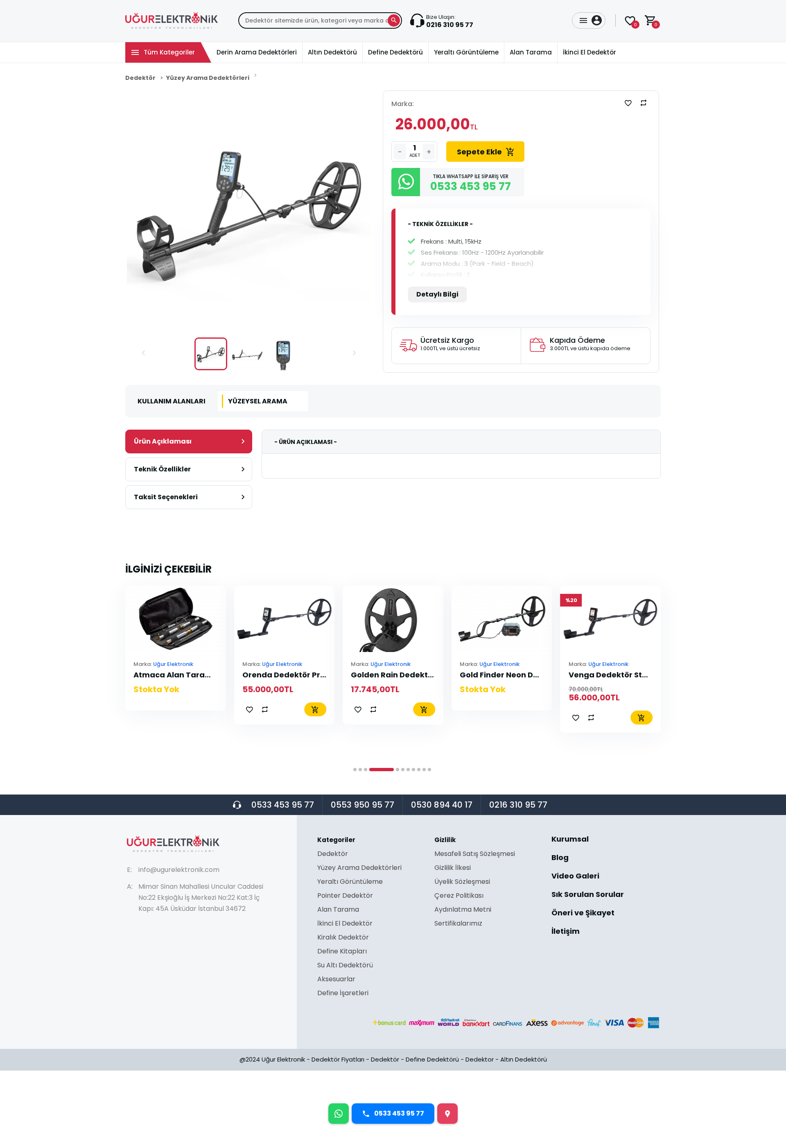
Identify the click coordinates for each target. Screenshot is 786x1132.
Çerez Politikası (458, 896)
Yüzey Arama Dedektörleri (207, 78)
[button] (143, 354)
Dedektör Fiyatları (338, 1059)
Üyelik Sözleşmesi (462, 882)
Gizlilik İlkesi (452, 868)
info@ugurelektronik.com (178, 869)
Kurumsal (570, 839)
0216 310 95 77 (518, 805)
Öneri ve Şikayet (582, 913)
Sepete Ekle (479, 152)
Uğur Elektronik (173, 664)
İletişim (565, 931)
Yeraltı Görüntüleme (350, 882)
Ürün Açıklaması (163, 441)
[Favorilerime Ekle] (628, 103)
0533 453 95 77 (282, 805)
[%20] (610, 618)
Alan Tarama (338, 910)
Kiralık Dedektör (343, 938)
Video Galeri (575, 876)
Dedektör (140, 78)
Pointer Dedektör (345, 896)
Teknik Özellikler (162, 469)
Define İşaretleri (342, 993)
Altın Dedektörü (523, 1059)
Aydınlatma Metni (462, 910)
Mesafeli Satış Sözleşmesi (474, 854)
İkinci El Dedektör (345, 924)
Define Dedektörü (432, 1059)
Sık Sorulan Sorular (587, 895)
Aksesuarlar (336, 980)
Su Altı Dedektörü (345, 966)
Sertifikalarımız (458, 923)
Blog (560, 858)
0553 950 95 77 (362, 805)
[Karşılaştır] (643, 103)
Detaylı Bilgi (437, 294)
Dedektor (479, 1059)
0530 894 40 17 (441, 805)
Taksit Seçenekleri (166, 497)
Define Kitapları (342, 952)
